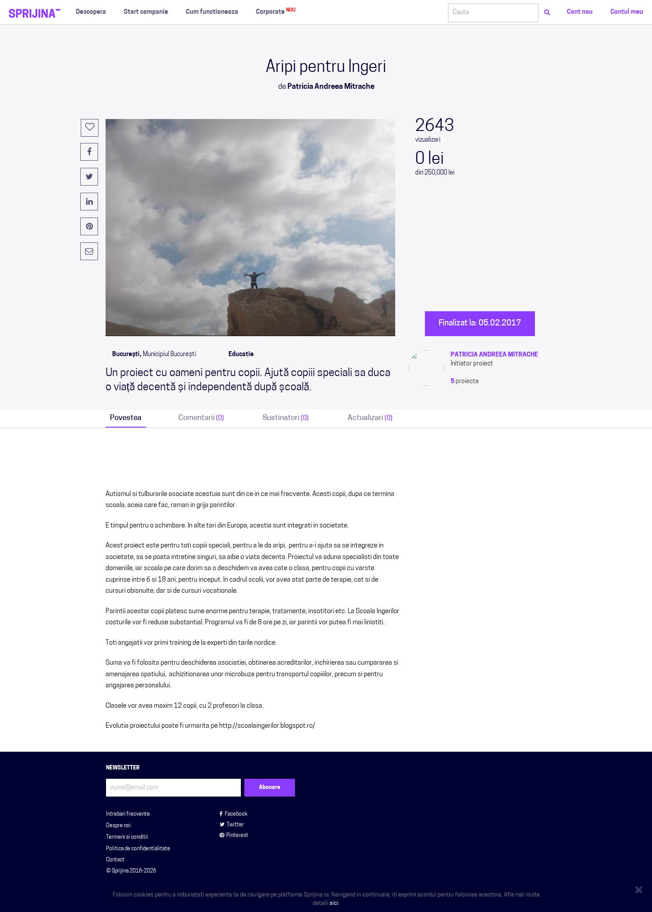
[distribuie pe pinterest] (89, 226)
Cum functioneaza (212, 12)
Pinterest (237, 835)
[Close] (640, 888)
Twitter (235, 825)
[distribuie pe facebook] (89, 152)
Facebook (236, 814)
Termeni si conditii (127, 837)
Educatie (241, 354)
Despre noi (118, 826)
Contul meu (626, 12)
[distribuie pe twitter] (89, 177)
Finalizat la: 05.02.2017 (480, 324)
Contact (115, 860)
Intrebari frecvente (128, 814)
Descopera (91, 12)
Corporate (275, 12)
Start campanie (146, 12)
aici (334, 903)
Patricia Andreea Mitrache (494, 355)
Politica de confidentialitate (138, 849)
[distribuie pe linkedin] (89, 201)
